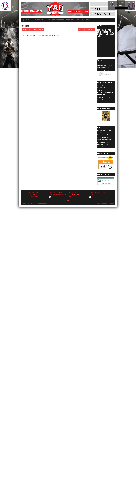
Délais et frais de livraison (104, 137)
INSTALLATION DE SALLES (84, 20)
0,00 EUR (107, 14)
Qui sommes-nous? (102, 135)
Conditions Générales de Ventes (97, 192)
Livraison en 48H (102, 154)
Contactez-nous (33, 194)
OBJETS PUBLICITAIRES (104, 102)
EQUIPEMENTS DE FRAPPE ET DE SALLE (105, 94)
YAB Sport (100, 60)
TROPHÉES (70, 20)
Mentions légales (73, 192)
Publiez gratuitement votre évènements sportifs (104, 141)
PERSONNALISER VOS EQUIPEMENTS (103, 98)
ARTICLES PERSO (58, 20)
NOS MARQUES (101, 87)
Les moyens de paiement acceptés (104, 131)
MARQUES (29, 20)
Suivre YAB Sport (74, 194)
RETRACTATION (93, 194)
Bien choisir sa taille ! (103, 144)
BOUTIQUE (39, 20)
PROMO (47, 20)
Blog (70, 196)
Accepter (121, 8)
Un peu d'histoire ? (102, 147)
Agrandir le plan (101, 55)
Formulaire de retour (34, 196)
